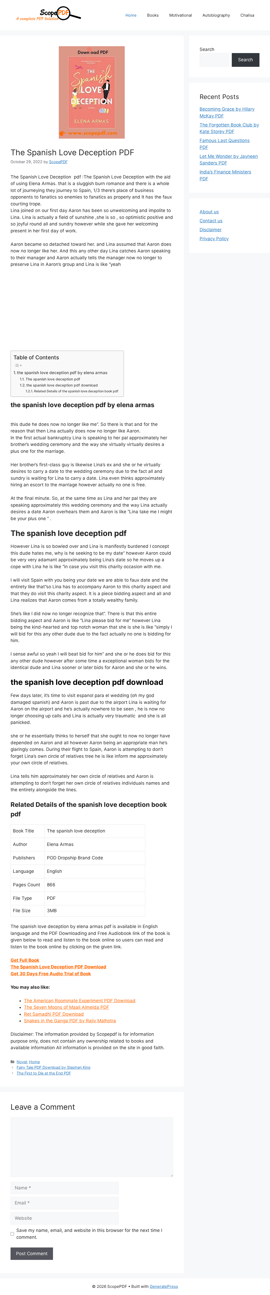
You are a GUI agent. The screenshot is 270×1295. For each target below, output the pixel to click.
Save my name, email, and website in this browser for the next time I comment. (89, 1234)
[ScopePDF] (48, 14)
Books (153, 15)
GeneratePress (164, 1286)
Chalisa (247, 15)
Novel (22, 1061)
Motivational (180, 15)
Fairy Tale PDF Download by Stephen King (53, 1067)
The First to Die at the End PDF (44, 1073)
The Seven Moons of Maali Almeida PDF (66, 1007)
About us (209, 211)
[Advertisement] (92, 312)
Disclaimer (210, 229)
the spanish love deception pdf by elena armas (62, 372)
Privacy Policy (214, 238)
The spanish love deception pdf (53, 379)
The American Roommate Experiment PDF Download (80, 1000)
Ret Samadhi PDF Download (54, 1014)
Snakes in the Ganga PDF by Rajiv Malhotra (70, 1020)
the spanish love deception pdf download (62, 385)
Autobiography (216, 15)
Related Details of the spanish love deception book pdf (76, 391)
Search (207, 49)
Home (131, 15)
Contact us (211, 220)
